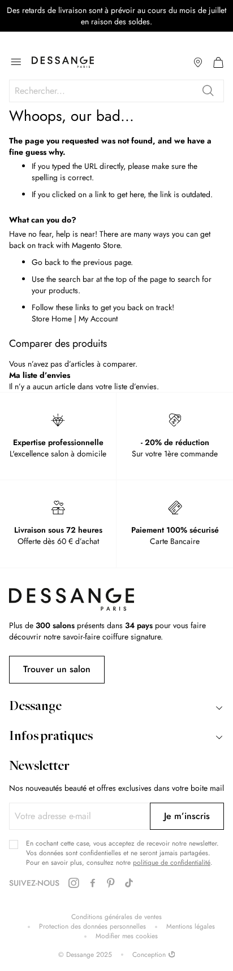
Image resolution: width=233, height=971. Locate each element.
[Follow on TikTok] (129, 883)
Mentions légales (190, 926)
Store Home (52, 318)
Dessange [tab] (35, 707)
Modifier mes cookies (127, 936)
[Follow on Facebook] (93, 883)
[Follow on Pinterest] (111, 883)
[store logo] (63, 62)
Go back (46, 262)
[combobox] (116, 91)
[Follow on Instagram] (73, 883)
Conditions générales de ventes (116, 917)
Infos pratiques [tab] (51, 737)
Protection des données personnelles (92, 926)
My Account (98, 318)
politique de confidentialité (171, 862)
